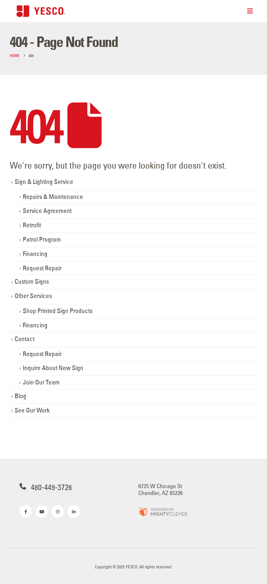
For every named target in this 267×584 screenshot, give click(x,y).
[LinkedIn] (73, 511)
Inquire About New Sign (53, 368)
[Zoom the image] (162, 511)
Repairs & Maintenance (53, 197)
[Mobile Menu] (250, 11)
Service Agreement (47, 211)
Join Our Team (41, 382)
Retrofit (32, 225)
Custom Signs (32, 281)
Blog (20, 396)
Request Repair (42, 268)
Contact (25, 339)
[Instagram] (57, 511)
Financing (35, 254)
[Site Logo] (40, 11)
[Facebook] (26, 511)
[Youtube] (41, 511)
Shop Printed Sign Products (57, 311)
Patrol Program (42, 239)
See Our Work (32, 410)
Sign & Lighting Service (44, 182)
